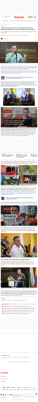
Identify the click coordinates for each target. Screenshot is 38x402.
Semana (2, 24)
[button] (19, 117)
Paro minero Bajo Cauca (16, 300)
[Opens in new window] (3, 394)
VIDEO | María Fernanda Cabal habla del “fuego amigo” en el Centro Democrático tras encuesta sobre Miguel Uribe (7, 155)
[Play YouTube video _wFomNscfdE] (19, 215)
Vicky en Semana (7, 24)
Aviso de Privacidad (4, 397)
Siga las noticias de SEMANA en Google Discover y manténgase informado (15, 35)
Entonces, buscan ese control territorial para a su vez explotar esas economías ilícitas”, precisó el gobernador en (19, 193)
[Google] (1, 394)
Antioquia (23, 300)
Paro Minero (9, 300)
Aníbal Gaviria (3, 300)
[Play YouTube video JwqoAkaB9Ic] (19, 117)
